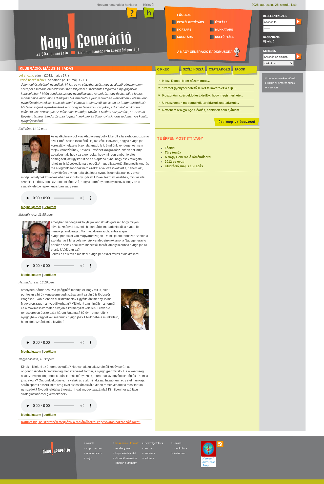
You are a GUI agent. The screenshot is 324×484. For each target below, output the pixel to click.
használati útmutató (127, 443)
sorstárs (150, 453)
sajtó (89, 458)
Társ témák (173, 152)
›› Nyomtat (271, 87)
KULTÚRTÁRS (224, 36)
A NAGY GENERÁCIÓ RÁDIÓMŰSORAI (205, 52)
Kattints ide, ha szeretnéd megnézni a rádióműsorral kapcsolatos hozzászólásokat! (80, 422)
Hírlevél (148, 5)
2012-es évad (174, 161)
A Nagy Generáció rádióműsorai (188, 157)
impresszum (94, 448)
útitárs (177, 443)
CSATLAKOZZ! (219, 69)
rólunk (90, 443)
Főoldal (170, 148)
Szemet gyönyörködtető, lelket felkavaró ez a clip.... (199, 88)
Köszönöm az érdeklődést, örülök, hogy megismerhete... (202, 95)
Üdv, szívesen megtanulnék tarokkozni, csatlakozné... (200, 103)
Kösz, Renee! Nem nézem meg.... (186, 81)
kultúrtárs (180, 453)
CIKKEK (163, 69)
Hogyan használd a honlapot (117, 5)
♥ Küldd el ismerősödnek (280, 82)
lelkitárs (149, 458)
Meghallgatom (31, 207)
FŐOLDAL (184, 14)
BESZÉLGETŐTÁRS (190, 22)
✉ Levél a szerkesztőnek (280, 78)
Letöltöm (50, 207)
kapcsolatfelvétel (125, 453)
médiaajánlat (123, 448)
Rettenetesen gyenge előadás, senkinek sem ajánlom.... (202, 110)
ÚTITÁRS (221, 22)
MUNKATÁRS (224, 29)
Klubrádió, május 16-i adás (184, 166)
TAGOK (240, 69)
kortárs (149, 448)
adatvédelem (94, 453)
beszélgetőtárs (154, 443)
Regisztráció (271, 36)
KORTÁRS (184, 29)
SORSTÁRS (185, 36)
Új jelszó (268, 41)
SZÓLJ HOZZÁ (193, 69)
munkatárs (180, 448)
